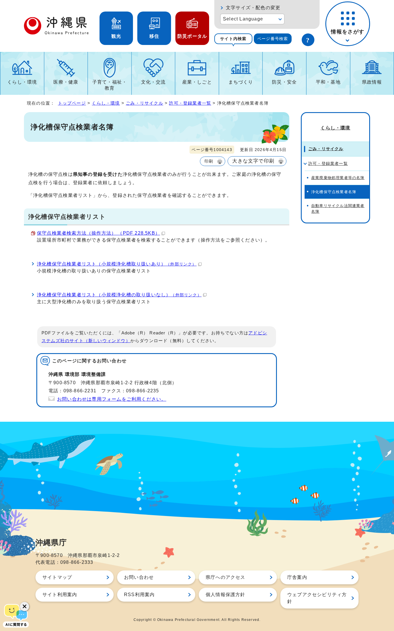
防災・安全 (284, 82)
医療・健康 (65, 82)
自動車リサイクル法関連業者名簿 (338, 208)
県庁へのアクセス (225, 577)
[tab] (233, 38)
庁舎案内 (297, 577)
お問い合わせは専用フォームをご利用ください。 (111, 399)
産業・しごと (197, 82)
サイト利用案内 (59, 594)
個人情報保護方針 (225, 594)
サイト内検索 (233, 38)
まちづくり (240, 82)
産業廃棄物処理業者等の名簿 (338, 178)
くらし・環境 (22, 82)
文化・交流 (153, 82)
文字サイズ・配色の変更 (253, 7)
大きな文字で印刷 (253, 161)
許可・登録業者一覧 (190, 103)
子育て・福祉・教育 (109, 85)
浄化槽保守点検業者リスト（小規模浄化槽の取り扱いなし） (119, 294)
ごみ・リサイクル (144, 103)
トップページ (72, 103)
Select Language (243, 18)
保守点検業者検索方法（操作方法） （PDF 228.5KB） (98, 233)
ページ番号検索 (272, 38)
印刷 (208, 161)
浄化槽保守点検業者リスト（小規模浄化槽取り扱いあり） (117, 263)
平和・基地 (328, 82)
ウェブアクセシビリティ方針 (317, 598)
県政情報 (372, 82)
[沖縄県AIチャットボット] (16, 615)
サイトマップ (57, 577)
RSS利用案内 (139, 594)
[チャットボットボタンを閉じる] (24, 606)
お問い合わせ (139, 577)
